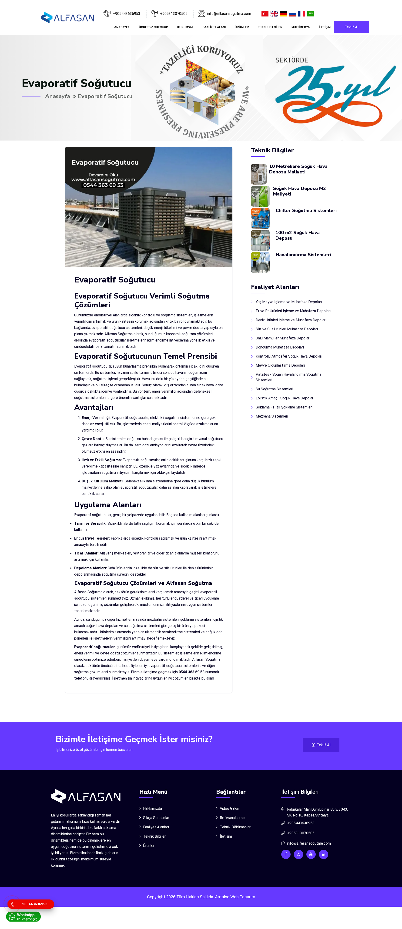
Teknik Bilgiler (270, 27)
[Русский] (293, 13)
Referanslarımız (232, 818)
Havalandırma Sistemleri (303, 255)
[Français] (302, 13)
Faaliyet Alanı (214, 27)
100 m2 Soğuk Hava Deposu (297, 235)
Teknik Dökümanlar (235, 827)
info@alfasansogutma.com (309, 843)
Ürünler (242, 27)
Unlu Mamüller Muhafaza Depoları (283, 338)
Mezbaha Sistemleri (272, 416)
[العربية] (311, 13)
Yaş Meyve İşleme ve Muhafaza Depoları (289, 302)
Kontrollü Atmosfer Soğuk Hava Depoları (289, 356)
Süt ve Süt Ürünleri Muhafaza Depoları (287, 329)
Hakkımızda (152, 808)
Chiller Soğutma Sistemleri (306, 210)
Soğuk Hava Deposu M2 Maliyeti (299, 191)
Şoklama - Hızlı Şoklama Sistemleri (284, 407)
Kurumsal (185, 27)
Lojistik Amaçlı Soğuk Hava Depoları (285, 398)
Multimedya (300, 27)
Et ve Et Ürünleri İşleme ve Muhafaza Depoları (293, 311)
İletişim (325, 27)
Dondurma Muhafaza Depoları (280, 347)
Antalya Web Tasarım (235, 896)
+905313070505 (174, 13)
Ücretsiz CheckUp (153, 27)
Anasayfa (122, 27)
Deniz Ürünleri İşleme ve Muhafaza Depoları (291, 320)
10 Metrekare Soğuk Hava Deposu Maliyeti (298, 169)
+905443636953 (126, 13)
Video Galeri (229, 808)
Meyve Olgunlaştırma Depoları (280, 365)
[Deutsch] (284, 13)
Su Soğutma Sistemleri (274, 389)
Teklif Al (351, 27)
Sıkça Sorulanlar (156, 818)
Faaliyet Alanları (156, 827)
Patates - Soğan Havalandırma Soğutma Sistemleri (288, 377)
